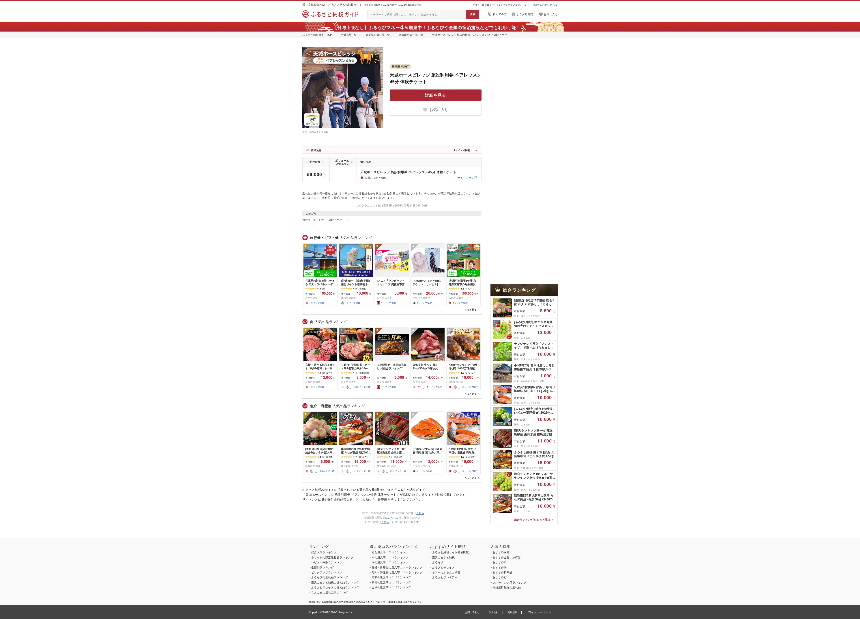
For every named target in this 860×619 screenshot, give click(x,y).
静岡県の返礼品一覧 (378, 35)
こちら (420, 513)
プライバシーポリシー (538, 612)
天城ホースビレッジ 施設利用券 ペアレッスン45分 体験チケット (408, 172)
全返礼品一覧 (349, 35)
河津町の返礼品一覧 (411, 35)
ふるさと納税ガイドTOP (317, 35)
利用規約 (512, 612)
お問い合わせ (472, 612)
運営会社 (494, 612)
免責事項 (400, 602)
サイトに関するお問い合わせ (541, 4)
